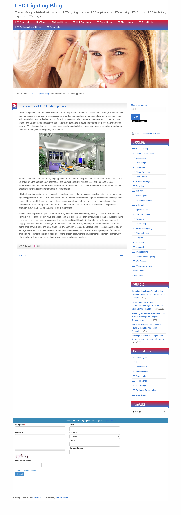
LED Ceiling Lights (139, 163)
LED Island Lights (139, 195)
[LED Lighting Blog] (90, 59)
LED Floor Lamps (139, 186)
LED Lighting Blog (38, 6)
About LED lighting (140, 149)
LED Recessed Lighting (142, 228)
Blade (39, 246)
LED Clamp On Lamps (141, 172)
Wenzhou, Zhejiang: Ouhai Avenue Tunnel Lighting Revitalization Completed (146, 327)
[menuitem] (23, 22)
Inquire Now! (110, 420)
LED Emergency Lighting (142, 181)
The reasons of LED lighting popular (43, 106)
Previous (23, 255)
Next (122, 255)
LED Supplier (137, 238)
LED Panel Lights (59, 22)
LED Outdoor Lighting (141, 214)
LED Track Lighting (140, 252)
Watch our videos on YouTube (147, 133)
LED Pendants (138, 219)
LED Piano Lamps (139, 224)
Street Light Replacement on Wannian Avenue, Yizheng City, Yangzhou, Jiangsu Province (148, 316)
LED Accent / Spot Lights (143, 153)
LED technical (138, 247)
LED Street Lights (103, 22)
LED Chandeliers (139, 167)
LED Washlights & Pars (142, 266)
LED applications (139, 158)
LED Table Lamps (139, 242)
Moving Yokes (138, 271)
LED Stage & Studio (140, 233)
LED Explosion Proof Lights (28, 27)
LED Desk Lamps (139, 177)
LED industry (137, 191)
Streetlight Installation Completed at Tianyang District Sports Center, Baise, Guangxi (148, 294)
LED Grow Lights (53, 27)
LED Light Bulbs (139, 205)
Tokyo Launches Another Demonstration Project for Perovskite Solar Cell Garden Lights (148, 305)
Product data (137, 275)
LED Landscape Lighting (142, 200)
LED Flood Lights (125, 22)
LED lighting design (140, 210)
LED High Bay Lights (81, 22)
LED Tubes (41, 22)
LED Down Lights (23, 22)
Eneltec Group (38, 497)
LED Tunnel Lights (145, 22)
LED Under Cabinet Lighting (143, 256)
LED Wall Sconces (140, 261)
